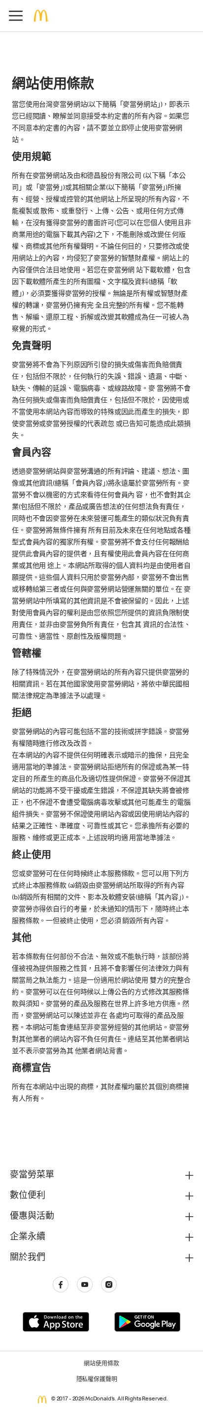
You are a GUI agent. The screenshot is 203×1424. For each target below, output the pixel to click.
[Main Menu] (16, 16)
